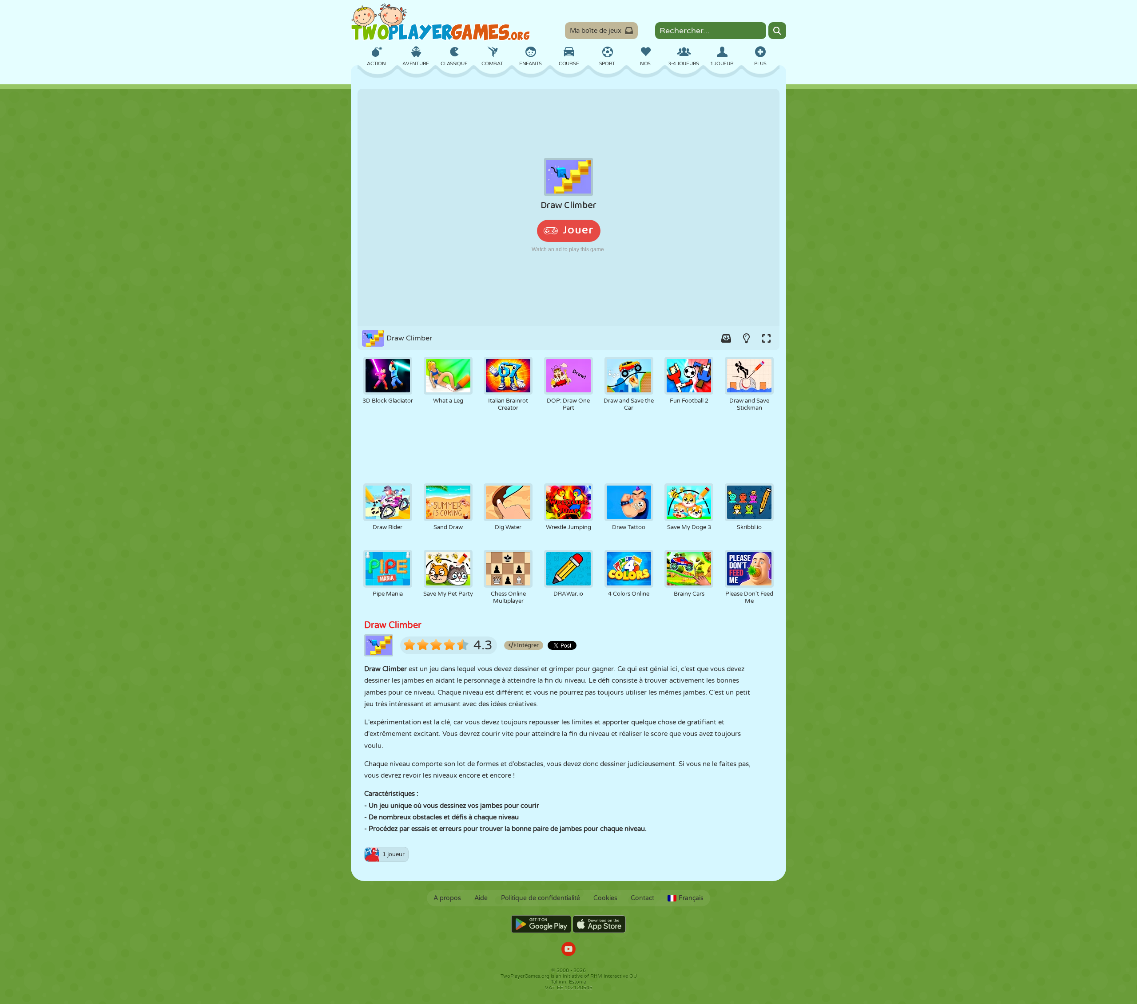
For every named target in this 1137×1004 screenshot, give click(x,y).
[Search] (777, 30)
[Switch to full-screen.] (766, 338)
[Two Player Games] (440, 22)
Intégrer (527, 645)
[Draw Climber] (568, 207)
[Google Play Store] (541, 924)
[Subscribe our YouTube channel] (568, 950)
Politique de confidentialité (540, 898)
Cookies (605, 898)
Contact (642, 898)
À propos (447, 898)
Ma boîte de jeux (595, 31)
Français (691, 898)
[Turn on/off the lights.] (746, 338)
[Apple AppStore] (599, 924)
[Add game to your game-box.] (726, 338)
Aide (481, 898)
